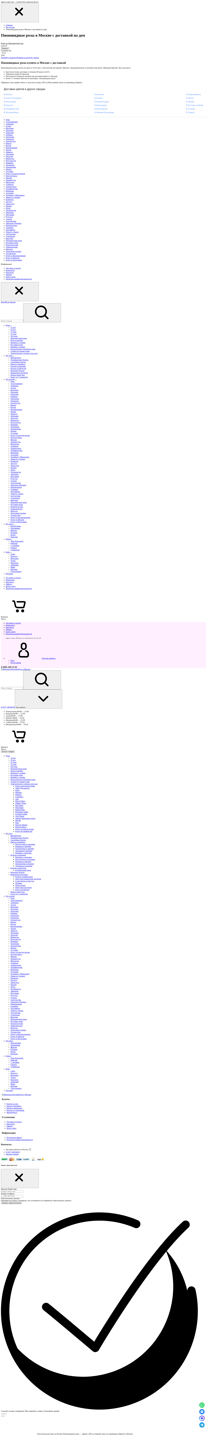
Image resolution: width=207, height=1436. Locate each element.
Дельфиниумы (12, 189)
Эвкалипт (10, 213)
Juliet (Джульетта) (22, 788)
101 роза (14, 336)
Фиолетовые (16, 526)
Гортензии (10, 137)
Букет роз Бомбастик (23, 831)
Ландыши (10, 154)
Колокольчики (11, 148)
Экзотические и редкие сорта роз (24, 353)
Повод (8, 1056)
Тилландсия (15, 515)
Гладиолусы (11, 141)
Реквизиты (10, 625)
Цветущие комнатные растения (28, 879)
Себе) (13, 554)
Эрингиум (10, 204)
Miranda (18, 792)
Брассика (14, 500)
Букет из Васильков (14, 260)
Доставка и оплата (13, 623)
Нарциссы (10, 159)
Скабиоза (9, 184)
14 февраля (15, 550)
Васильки (10, 128)
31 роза (13, 332)
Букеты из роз (12, 1104)
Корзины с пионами (23, 857)
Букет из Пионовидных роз (12, 43)
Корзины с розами (18, 343)
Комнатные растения (19, 373)
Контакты (10, 627)
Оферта (9, 630)
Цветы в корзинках (14, 1108)
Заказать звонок (12, 1154)
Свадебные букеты (18, 362)
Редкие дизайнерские (24, 877)
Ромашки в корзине (23, 862)
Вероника (10, 191)
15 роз (13, 327)
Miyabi (18, 821)
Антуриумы (11, 234)
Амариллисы (11, 187)
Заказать (5, 48)
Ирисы (8, 143)
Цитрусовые (20, 885)
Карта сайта (10, 632)
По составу (10, 27)
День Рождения (17, 541)
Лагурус (9, 202)
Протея (9, 206)
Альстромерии (12, 122)
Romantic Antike (21, 812)
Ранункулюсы (11, 176)
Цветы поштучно (18, 375)
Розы (8, 120)
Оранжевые (15, 528)
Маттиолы (10, 182)
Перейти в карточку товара (28, 58)
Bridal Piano (20, 810)
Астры (8, 126)
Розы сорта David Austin (25, 786)
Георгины (10, 133)
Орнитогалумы (17, 507)
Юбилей (14, 543)
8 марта (14, 548)
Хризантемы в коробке (24, 849)
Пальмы (18, 883)
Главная (9, 25)
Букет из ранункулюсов (15, 174)
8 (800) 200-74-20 (9, 667)
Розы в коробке (17, 340)
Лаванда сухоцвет (13, 197)
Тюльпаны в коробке (23, 851)
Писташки (10, 215)
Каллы (8, 146)
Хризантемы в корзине (24, 864)
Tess (17, 799)
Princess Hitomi (21, 825)
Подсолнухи (11, 161)
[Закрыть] (20, 1178)
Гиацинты (10, 139)
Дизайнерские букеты (19, 360)
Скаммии (9, 228)
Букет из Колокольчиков (16, 256)
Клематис (10, 200)
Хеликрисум (11, 210)
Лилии (8, 150)
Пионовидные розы (19, 338)
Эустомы (9, 171)
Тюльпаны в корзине (23, 866)
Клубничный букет (23, 870)
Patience (18, 795)
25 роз (13, 330)
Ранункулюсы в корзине (25, 859)
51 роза (13, 334)
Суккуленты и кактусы (24, 881)
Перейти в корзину (9, 58)
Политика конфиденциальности (19, 634)
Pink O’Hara (20, 801)
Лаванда (9, 152)
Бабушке (14, 569)
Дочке (13, 561)
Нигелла (14, 511)
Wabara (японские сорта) (25, 818)
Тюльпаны (10, 165)
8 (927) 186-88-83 (8, 707)
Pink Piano (19, 808)
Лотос (8, 208)
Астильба (10, 193)
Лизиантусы (11, 180)
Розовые (14, 533)
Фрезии (9, 178)
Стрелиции (15, 498)
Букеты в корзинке (18, 366)
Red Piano (19, 805)
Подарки (9, 1091)
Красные (14, 537)
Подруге (14, 556)
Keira (17, 790)
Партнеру (14, 563)
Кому (8, 1069)
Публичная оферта (14, 1138)
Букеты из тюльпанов (15, 1110)
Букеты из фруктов (18, 368)
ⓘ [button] (30, 1149)
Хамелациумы (16, 509)
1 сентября (15, 546)
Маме (13, 567)
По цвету (9, 1041)
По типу (9, 834)
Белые (13, 535)
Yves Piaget (19, 816)
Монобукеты (16, 358)
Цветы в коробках (18, 364)
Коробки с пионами (23, 853)
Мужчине (14, 559)
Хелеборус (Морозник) (15, 195)
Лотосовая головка (18, 513)
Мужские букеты (17, 371)
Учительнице (16, 571)
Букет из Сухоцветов (19, 377)
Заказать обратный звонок (11, 1203)
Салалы (9, 219)
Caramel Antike (21, 814)
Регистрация (10, 302)
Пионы (9, 169)
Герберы (9, 135)
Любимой (15, 565)
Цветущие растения (23, 888)
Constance (19, 797)
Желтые (14, 530)
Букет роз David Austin (24, 829)
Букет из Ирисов (12, 258)
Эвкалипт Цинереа (13, 223)
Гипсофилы (10, 230)
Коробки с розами (18, 347)
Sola (17, 823)
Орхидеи (9, 156)
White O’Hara (20, 803)
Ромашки (9, 163)
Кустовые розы (17, 345)
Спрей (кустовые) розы (20, 351)
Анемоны (10, 124)
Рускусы (9, 217)
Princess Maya (20, 827)
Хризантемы (11, 167)
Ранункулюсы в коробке (25, 844)
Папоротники (11, 225)
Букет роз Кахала (22, 890)
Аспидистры (11, 221)
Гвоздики (9, 130)
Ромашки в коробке (23, 846)
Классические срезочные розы (23, 349)
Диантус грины (12, 232)
